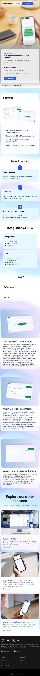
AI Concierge (17, 85)
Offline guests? (10, 287)
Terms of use (24, 663)
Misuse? (7, 297)
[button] (36, 4)
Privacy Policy (5, 663)
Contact (22, 657)
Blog (21, 660)
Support (3, 660)
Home (3, 85)
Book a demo (27, 3)
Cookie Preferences (7, 666)
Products (9, 85)
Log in (18, 3)
